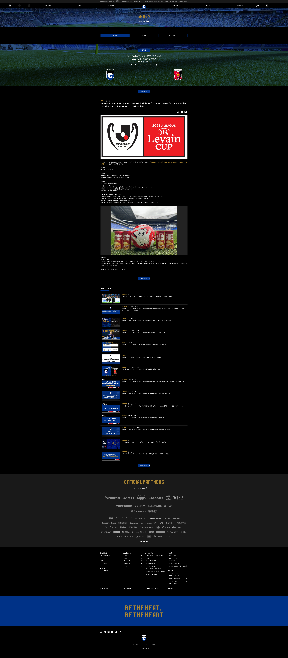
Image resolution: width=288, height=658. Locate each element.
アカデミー (240, 5)
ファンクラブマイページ (152, 561)
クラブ (125, 558)
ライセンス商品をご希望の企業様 (178, 566)
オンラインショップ (174, 558)
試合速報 (144, 35)
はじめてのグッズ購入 (175, 563)
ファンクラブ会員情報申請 (153, 569)
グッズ (208, 5)
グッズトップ (172, 555)
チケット (103, 558)
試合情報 (115, 35)
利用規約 (170, 589)
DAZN (102, 561)
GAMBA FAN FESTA (151, 574)
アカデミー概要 (173, 581)
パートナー (127, 566)
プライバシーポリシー (152, 589)
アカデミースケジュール (175, 578)
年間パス (148, 558)
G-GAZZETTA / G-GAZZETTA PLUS (155, 571)
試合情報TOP (143, 91)
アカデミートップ (173, 573)
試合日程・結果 (105, 555)
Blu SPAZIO (172, 561)
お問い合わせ (104, 589)
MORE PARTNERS (144, 542)
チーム (125, 555)
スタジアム (104, 563)
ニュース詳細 (104, 570)
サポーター (127, 563)
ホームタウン (127, 561)
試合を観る (48, 5)
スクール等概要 (173, 584)
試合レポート (172, 35)
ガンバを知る (112, 5)
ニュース (80, 5)
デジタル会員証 (150, 563)
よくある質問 (127, 589)
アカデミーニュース (174, 576)
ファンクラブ (176, 5)
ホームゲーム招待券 (151, 566)
